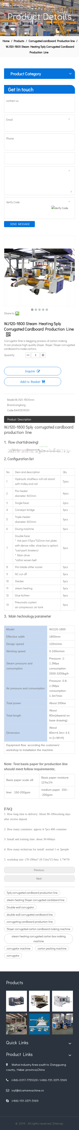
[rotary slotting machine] (39, 1001)
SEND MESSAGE (20, 224)
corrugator (13, 955)
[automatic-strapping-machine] (62, 1024)
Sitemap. (58, 1123)
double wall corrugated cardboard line (30, 914)
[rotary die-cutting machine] (16, 1001)
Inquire (30, 371)
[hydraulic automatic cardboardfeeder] (39, 1024)
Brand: (11, 405)
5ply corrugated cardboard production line (32, 893)
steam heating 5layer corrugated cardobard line (35, 900)
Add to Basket (30, 381)
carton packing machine (52, 948)
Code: (10, 410)
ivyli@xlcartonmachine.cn (28, 1090)
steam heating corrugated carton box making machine (39, 938)
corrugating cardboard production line (30, 922)
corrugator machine (18, 948)
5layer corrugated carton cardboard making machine (38, 929)
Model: (11, 400)
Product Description (19, 419)
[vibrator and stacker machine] (16, 1024)
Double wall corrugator (20, 907)
